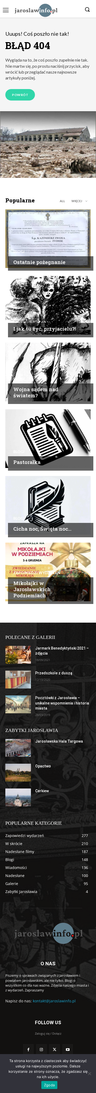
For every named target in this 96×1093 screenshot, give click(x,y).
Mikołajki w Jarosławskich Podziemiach (32, 589)
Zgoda (49, 1085)
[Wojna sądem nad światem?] (48, 372)
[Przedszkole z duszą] (18, 679)
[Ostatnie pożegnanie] (48, 238)
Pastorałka (27, 462)
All (62, 201)
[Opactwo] (18, 773)
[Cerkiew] (18, 797)
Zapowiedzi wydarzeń (36, 573)
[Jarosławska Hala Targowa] (18, 748)
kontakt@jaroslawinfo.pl (54, 1000)
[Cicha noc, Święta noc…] (48, 505)
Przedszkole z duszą (53, 673)
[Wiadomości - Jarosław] (35, 10)
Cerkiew (42, 791)
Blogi (19, 252)
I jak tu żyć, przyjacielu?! (44, 328)
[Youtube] (67, 1049)
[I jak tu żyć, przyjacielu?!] (48, 305)
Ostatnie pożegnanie (39, 262)
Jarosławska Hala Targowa (59, 741)
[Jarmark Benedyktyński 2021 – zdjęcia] (18, 655)
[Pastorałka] (48, 438)
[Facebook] (28, 1049)
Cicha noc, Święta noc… (42, 528)
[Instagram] (41, 1049)
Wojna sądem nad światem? (35, 392)
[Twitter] (54, 1049)
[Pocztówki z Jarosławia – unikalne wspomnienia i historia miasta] (18, 704)
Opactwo (43, 766)
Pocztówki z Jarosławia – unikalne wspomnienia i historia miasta (62, 703)
